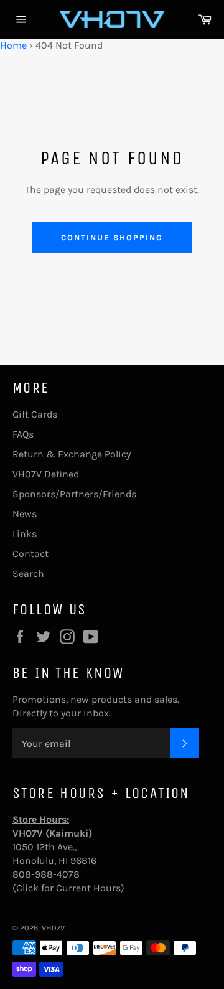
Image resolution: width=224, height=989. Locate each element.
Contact (30, 554)
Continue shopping (111, 237)
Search (28, 573)
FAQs (23, 434)
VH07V (53, 927)
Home (13, 45)
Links (24, 534)
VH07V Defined (45, 474)
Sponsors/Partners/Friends (74, 494)
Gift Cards (34, 414)
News (24, 514)
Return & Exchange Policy (71, 454)
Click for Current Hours (68, 888)
